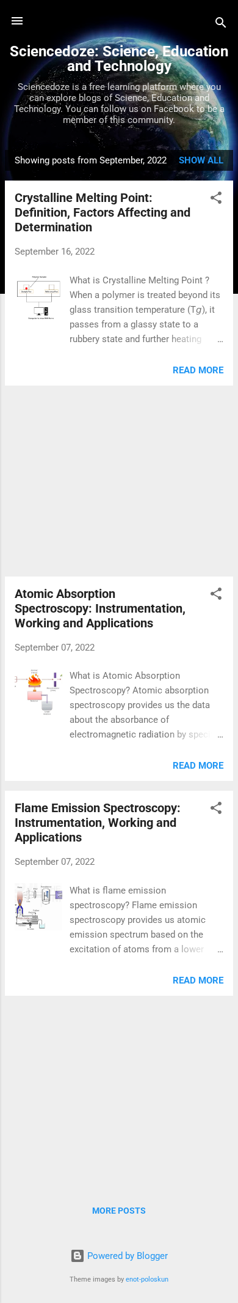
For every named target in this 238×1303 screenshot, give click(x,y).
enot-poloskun (147, 1279)
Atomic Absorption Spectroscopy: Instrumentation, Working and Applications (100, 608)
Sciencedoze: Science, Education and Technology (119, 59)
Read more (198, 370)
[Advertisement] (119, 481)
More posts (119, 1210)
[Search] (221, 24)
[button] (216, 199)
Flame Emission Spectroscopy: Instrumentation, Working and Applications (98, 823)
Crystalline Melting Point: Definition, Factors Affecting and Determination (102, 212)
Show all (201, 160)
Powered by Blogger (126, 1255)
